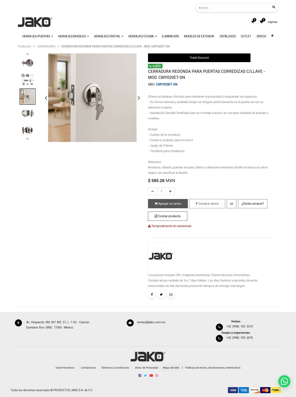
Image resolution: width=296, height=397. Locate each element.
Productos (24, 46)
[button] (272, 36)
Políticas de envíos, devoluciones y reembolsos (212, 367)
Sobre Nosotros (65, 367)
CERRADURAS (46, 46)
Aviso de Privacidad (146, 367)
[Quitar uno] (152, 191)
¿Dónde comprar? (252, 203)
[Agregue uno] (170, 191)
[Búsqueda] (273, 6)
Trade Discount (199, 57)
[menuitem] (170, 36)
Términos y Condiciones (115, 367)
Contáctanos (88, 367)
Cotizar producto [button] (169, 216)
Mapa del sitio (171, 367)
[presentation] (46, 98)
